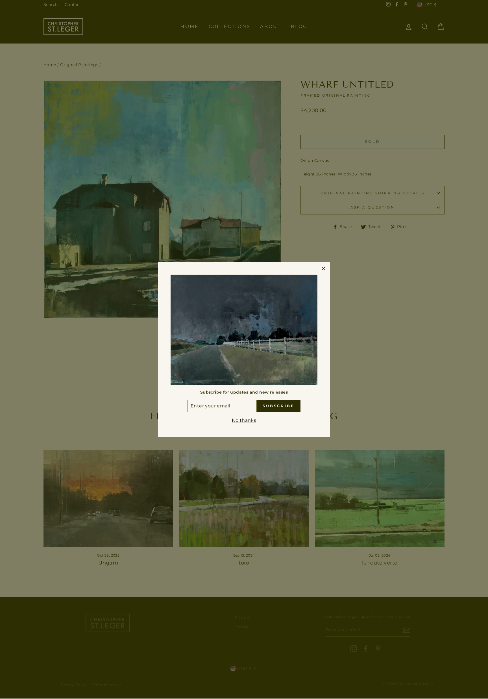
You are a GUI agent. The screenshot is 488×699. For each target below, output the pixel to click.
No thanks (244, 420)
